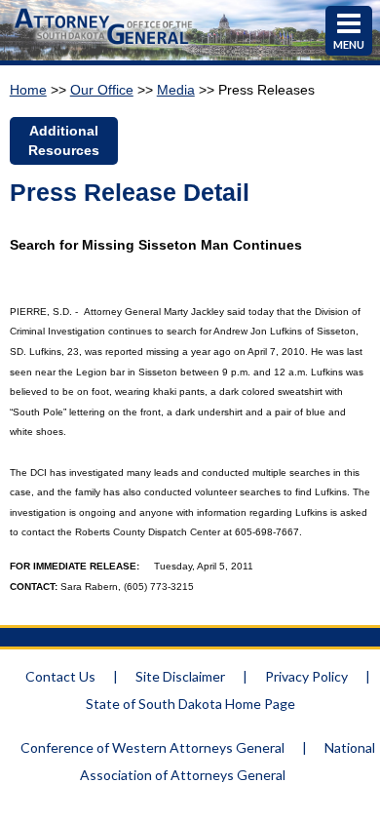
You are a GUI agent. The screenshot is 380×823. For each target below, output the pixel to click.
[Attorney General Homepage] (104, 47)
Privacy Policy (306, 676)
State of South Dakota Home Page (190, 703)
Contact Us (60, 676)
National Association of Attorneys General (227, 761)
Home (28, 90)
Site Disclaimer (180, 676)
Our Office (101, 90)
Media (176, 90)
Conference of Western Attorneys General (152, 747)
